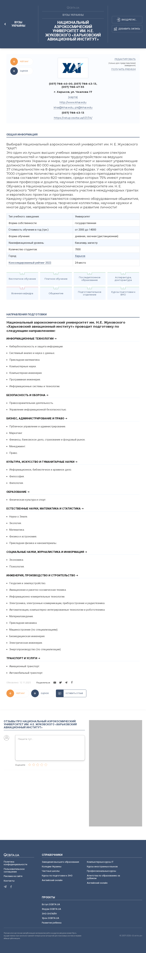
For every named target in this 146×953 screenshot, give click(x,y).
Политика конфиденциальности (15, 863)
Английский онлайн (52, 880)
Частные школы (51, 871)
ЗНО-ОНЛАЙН (49, 913)
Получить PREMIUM (123, 69)
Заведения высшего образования (60, 862)
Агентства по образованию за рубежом (103, 877)
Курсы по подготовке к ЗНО (57, 875)
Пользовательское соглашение (14, 870)
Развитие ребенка (51, 922)
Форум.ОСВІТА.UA (51, 909)
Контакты (9, 880)
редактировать (125, 59)
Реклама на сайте (13, 876)
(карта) (73, 97)
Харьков (80, 256)
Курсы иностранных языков (102, 866)
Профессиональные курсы (101, 871)
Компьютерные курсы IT (100, 862)
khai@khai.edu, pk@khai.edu (73, 107)
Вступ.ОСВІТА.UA (51, 904)
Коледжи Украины (51, 866)
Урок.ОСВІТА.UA (50, 918)
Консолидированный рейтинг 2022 (30, 262)
